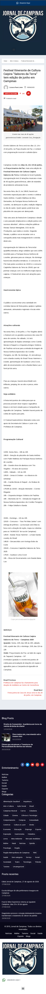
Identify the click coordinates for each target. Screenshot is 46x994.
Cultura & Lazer (20, 825)
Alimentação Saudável (11, 801)
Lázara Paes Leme (16, 87)
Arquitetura (27, 801)
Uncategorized (18, 867)
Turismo (5, 780)
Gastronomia (19, 834)
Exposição (7, 834)
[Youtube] (32, 765)
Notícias (5, 774)
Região (17, 848)
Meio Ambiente (16, 839)
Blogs (4, 792)
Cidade (6, 815)
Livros (5, 839)
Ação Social (21, 806)
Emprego (28, 829)
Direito (31, 825)
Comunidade (34, 820)
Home (5, 61)
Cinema (15, 815)
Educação (18, 829)
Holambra (31, 834)
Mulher (4, 777)
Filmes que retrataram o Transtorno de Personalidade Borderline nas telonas (17, 745)
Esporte (5, 789)
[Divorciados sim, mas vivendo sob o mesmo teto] (6, 737)
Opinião (32, 843)
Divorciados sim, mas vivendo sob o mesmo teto (27, 735)
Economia (7, 829)
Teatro (17, 862)
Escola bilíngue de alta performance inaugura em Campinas (20, 892)
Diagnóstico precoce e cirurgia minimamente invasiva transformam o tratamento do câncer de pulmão (21, 914)
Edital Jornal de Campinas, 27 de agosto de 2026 (20, 882)
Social (4, 783)
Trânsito (38, 862)
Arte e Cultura (14, 61)
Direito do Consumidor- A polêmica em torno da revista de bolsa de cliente (23, 725)
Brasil (31, 806)
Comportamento (9, 820)
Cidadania (33, 811)
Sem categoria (17, 857)
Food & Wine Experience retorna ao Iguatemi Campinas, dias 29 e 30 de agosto (18, 903)
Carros (23, 811)
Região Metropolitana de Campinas (16, 853)
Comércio (6, 825)
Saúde (4, 786)
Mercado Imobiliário (33, 839)
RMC (35, 853)
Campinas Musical (10, 811)
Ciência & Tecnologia (29, 815)
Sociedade (7, 862)
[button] (14, 50)
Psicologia (7, 848)
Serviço (28, 857)
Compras (22, 820)
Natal (14, 843)
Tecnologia (27, 862)
